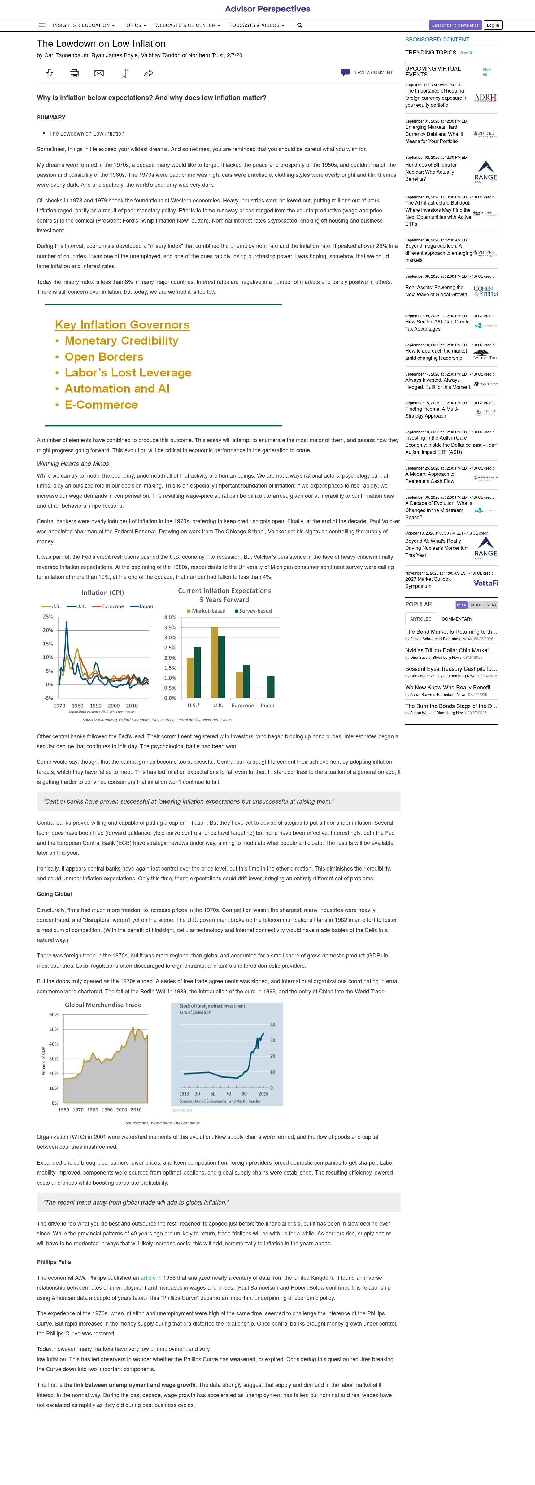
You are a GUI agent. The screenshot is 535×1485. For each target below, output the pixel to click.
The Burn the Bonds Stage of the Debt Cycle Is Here (470, 705)
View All (466, 52)
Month (476, 605)
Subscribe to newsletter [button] (455, 25)
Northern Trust (206, 55)
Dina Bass (419, 657)
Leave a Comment (372, 72)
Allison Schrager (424, 638)
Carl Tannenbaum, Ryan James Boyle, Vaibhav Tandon (112, 55)
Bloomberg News (457, 638)
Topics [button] (133, 25)
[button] (49, 73)
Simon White (421, 712)
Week (461, 605)
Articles (420, 619)
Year (491, 605)
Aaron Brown (421, 694)
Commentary (457, 619)
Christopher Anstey (426, 675)
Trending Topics (430, 52)
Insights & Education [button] (82, 25)
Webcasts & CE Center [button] (186, 25)
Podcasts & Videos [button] (255, 25)
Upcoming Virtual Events (433, 71)
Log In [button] (493, 25)
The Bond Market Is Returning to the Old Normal (465, 631)
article (148, 1277)
